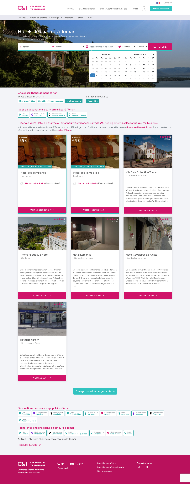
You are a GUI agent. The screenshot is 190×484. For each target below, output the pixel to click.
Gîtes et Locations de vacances (113, 9)
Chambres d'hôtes (87, 9)
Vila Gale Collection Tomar (141, 172)
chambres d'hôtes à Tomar (139, 127)
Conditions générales (106, 463)
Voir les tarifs (147, 210)
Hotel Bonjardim (29, 339)
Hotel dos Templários (33, 172)
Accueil (70, 9)
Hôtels (135, 9)
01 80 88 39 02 (71, 464)
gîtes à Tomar (64, 130)
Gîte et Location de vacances (50, 101)
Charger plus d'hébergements (94, 391)
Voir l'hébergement (41, 210)
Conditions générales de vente (110, 467)
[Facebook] (143, 467)
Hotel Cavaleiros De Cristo (141, 254)
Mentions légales (104, 471)
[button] (158, 3)
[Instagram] (139, 467)
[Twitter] (147, 467)
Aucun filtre (93, 101)
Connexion (168, 3)
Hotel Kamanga (82, 254)
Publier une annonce (161, 9)
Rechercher (160, 46)
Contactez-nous (144, 463)
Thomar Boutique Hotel (34, 254)
